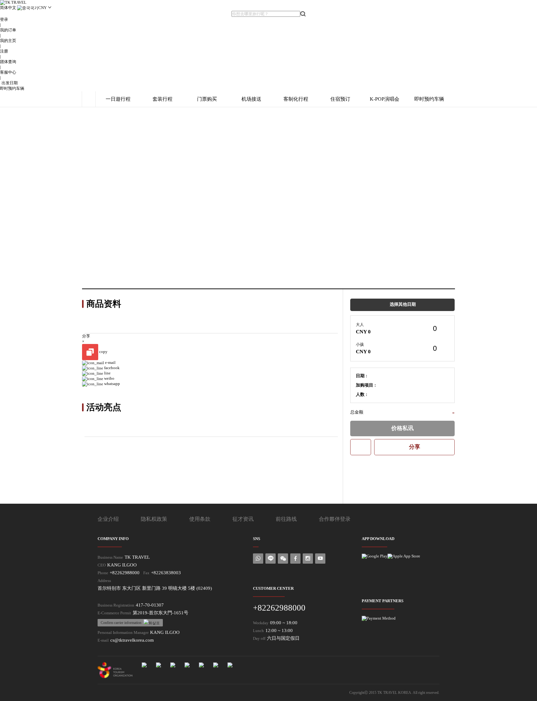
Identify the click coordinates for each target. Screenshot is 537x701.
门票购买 (207, 99)
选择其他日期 (403, 304)
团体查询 (8, 61)
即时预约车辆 (12, 88)
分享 (414, 447)
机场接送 (251, 99)
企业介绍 (108, 519)
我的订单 (8, 30)
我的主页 (8, 40)
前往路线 (286, 519)
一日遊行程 (118, 99)
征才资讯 (243, 519)
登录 (4, 19)
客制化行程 (295, 99)
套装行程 (162, 99)
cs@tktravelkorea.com (132, 640)
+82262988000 (125, 572)
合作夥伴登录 (335, 519)
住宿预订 (340, 99)
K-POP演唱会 (384, 99)
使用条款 (199, 519)
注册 (4, 51)
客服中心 (8, 72)
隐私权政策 (154, 519)
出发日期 (10, 82)
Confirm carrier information (121, 623)
